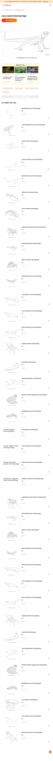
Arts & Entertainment (31, 74)
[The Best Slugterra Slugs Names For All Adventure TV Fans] (32, 70)
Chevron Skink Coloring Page (30, 208)
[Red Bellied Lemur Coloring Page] (12, 113)
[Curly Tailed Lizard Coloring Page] (12, 451)
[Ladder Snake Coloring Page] (12, 146)
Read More (45, 1)
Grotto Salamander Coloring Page (31, 378)
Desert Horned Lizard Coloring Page (32, 462)
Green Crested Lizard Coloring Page (32, 159)
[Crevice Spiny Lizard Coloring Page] (12, 316)
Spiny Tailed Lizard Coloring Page (31, 327)
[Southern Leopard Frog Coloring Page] (12, 483)
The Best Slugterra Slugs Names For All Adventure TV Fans (32, 78)
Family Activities (8, 10)
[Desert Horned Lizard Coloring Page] (12, 467)
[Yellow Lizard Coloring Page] (12, 197)
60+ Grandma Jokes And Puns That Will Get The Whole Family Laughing (23, 1)
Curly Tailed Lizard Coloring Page (31, 446)
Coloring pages (5, 92)
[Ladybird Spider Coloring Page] (12, 348)
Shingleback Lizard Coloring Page (31, 411)
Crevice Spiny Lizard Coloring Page (32, 311)
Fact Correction (35, 96)
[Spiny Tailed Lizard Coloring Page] (12, 332)
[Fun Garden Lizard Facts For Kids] (8, 70)
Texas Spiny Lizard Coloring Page (31, 294)
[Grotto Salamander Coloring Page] (12, 383)
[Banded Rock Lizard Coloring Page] (12, 181)
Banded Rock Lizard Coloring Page (31, 176)
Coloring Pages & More (7, 88)
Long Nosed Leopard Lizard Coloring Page (34, 227)
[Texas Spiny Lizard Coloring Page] (12, 299)
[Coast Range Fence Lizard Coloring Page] (12, 130)
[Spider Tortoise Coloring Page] (12, 265)
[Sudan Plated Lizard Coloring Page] (12, 281)
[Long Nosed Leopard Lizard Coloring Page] (12, 232)
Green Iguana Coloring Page (30, 429)
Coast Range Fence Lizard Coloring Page (33, 124)
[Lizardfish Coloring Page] (12, 367)
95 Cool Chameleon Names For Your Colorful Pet (20, 79)
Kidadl (3, 10)
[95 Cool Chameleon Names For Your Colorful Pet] (20, 70)
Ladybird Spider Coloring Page (30, 343)
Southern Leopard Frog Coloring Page (32, 478)
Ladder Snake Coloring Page (30, 141)
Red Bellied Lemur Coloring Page (31, 108)
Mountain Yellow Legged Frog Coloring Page (34, 394)
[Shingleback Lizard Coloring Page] (12, 416)
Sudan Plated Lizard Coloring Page (31, 276)
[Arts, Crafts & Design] (22, 111)
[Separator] (50, 752)
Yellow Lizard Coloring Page (30, 192)
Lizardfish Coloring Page (29, 362)
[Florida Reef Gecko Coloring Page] (12, 248)
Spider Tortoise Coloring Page (30, 259)
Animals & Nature (6, 74)
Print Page (10, 20)
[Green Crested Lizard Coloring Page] (12, 164)
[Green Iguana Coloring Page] (12, 434)
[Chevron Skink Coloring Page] (12, 213)
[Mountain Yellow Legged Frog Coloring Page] (12, 400)
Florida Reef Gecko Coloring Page (31, 243)
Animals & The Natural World (31, 88)
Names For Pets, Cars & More (20, 75)
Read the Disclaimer (9, 96)
